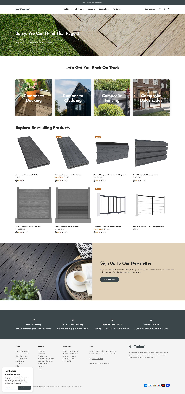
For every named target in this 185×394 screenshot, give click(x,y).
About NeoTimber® (21, 351)
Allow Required (10, 388)
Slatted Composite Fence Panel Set (67, 226)
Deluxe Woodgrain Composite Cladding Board (110, 175)
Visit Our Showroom (22, 354)
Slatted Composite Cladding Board (145, 175)
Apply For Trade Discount (71, 351)
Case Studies (19, 361)
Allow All (21, 388)
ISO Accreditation (21, 359)
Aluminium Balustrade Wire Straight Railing (148, 226)
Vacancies (18, 363)
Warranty (41, 366)
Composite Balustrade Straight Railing (107, 226)
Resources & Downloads (46, 359)
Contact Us (41, 351)
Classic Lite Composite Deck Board (27, 175)
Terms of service (54, 387)
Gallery (17, 366)
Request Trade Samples (70, 354)
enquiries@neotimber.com (101, 363)
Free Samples (42, 356)
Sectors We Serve (68, 359)
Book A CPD (67, 361)
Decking (66, 9)
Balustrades (103, 9)
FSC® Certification (21, 356)
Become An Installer (69, 356)
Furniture (116, 9)
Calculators (41, 354)
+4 (65, 180)
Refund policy (65, 387)
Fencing (90, 9)
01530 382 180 (111, 328)
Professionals (150, 9)
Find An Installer (43, 363)
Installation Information (45, 361)
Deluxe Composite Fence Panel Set (27, 226)
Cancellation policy (76, 387)
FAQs (39, 368)
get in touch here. (124, 328)
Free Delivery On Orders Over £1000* (92, 2)
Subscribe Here (109, 279)
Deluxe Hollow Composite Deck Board (68, 175)
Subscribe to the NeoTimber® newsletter (142, 352)
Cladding (78, 9)
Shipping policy (43, 387)
